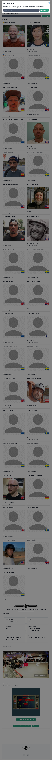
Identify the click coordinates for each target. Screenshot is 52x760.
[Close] (48, 3)
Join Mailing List (44, 10)
